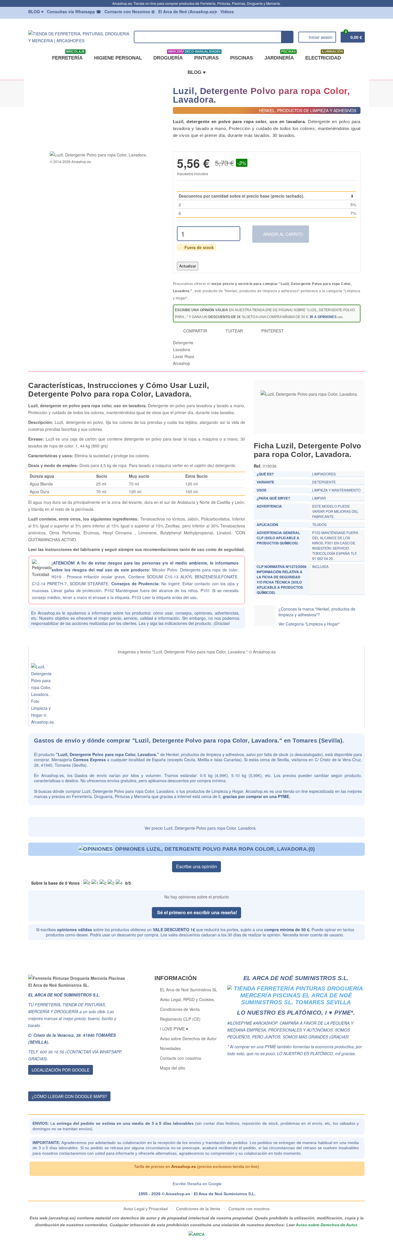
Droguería (169, 56)
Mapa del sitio (172, 1068)
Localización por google (60, 1070)
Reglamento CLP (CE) (180, 1019)
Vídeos (227, 11)
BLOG (35, 11)
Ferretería (68, 56)
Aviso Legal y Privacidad (146, 1208)
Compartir (194, 331)
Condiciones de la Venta (198, 1208)
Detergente (183, 342)
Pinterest (272, 331)
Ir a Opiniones (323, 317)
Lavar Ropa (183, 356)
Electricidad (324, 56)
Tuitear (233, 331)
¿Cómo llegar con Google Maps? (69, 1096)
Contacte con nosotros (180, 1058)
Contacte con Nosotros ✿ (129, 11)
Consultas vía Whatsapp (74, 11)
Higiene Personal (118, 58)
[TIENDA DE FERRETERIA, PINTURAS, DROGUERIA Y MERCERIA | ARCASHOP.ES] (78, 36)
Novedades (170, 1048)
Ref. (258, 466)
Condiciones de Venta (180, 1009)
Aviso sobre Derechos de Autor (188, 1038)
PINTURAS (205, 56)
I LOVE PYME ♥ (174, 1029)
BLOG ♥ (197, 72)
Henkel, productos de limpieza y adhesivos (205, 754)
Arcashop (181, 363)
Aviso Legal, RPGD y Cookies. (187, 999)
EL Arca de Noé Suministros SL (188, 989)
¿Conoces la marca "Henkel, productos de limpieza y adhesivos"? (316, 611)
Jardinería (280, 56)
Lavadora (181, 349)
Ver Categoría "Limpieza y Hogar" (309, 624)
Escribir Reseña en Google (197, 1183)
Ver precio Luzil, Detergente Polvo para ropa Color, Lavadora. (200, 828)
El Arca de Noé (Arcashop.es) (187, 11)
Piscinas (241, 58)
